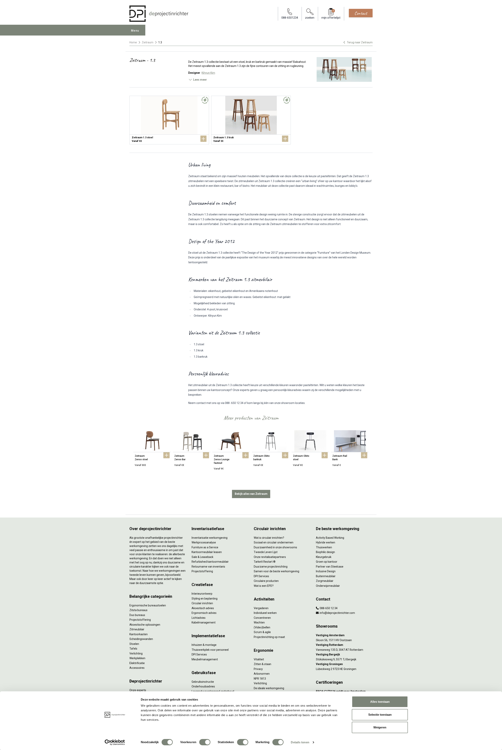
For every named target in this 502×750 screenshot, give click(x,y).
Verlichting (136, 653)
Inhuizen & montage (204, 644)
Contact (360, 13)
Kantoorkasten (138, 634)
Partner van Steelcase (329, 566)
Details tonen (300, 742)
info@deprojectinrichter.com (337, 612)
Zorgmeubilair (324, 580)
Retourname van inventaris (208, 566)
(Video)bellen (262, 627)
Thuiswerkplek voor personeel (210, 649)
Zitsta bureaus (138, 610)
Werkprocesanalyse (204, 542)
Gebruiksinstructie (203, 681)
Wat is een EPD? (264, 585)
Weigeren (379, 727)
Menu (135, 30)
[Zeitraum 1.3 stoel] (169, 120)
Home (133, 42)
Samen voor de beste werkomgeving (276, 571)
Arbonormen (262, 673)
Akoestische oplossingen (144, 624)
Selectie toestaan (380, 714)
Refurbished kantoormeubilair (210, 561)
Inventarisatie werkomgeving (209, 537)
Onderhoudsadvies (203, 686)
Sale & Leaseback (202, 557)
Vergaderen (261, 608)
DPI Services (199, 654)
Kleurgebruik (323, 557)
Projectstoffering (140, 619)
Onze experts (137, 690)
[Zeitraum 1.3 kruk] (251, 120)
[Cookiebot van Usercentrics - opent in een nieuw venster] (115, 742)
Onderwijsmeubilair (328, 585)
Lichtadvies (199, 617)
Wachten (259, 622)
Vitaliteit (259, 659)
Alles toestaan (380, 701)
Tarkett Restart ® (265, 561)
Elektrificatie (137, 663)
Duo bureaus (137, 615)
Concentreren (262, 617)
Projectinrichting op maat (269, 637)
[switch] (204, 742)
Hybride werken (325, 542)
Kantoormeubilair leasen (207, 552)
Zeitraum (147, 42)
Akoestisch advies (203, 608)
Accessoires (137, 667)
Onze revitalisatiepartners (270, 557)
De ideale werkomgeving (269, 688)
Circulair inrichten (202, 603)
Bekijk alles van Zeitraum (251, 493)
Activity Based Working (330, 537)
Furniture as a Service (205, 547)
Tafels (133, 648)
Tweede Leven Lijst (265, 552)
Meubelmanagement (205, 659)
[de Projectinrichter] (158, 13)
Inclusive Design (326, 571)
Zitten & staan (262, 664)
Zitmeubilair (136, 629)
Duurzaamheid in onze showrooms (275, 547)
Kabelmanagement (204, 622)
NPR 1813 (260, 678)
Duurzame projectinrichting (270, 566)
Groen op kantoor (326, 561)
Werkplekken (137, 658)
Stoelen (134, 643)
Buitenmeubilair (326, 576)
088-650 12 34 (328, 608)
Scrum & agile (262, 632)
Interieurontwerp (202, 593)
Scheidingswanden (141, 639)
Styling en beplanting (204, 598)
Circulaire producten (266, 580)
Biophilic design (325, 552)
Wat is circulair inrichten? (269, 537)
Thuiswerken (324, 547)
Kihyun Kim (208, 72)
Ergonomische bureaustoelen (147, 605)
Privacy (258, 669)
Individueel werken (265, 612)
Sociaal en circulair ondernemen (273, 542)
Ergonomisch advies (204, 612)
